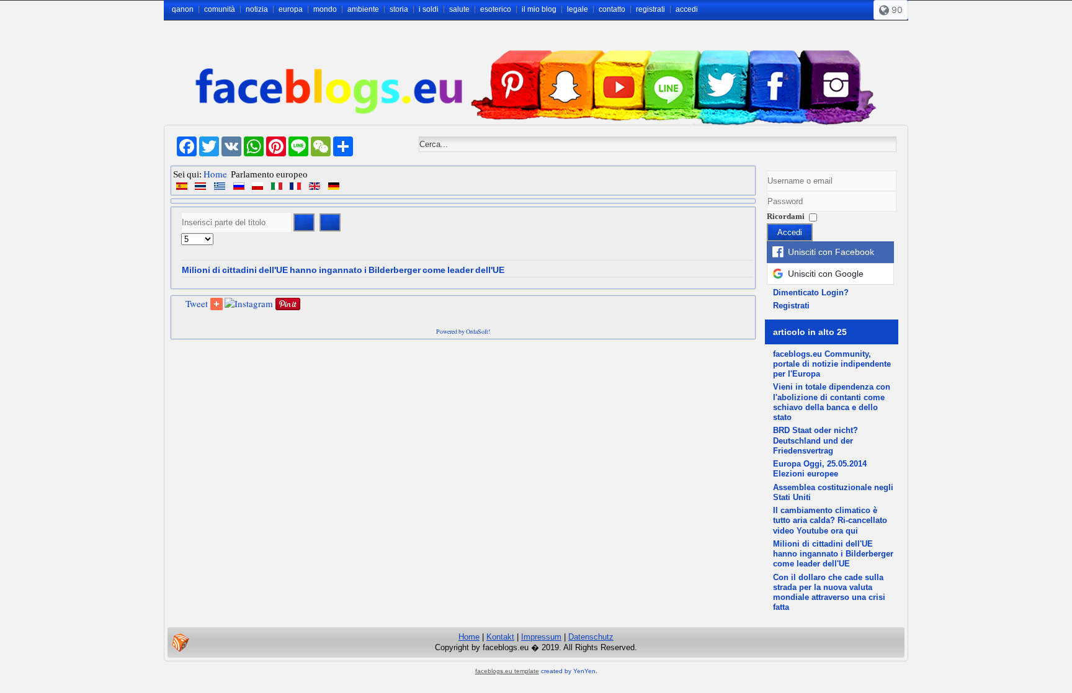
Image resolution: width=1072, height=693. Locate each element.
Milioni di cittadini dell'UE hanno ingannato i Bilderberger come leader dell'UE (343, 270)
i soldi (429, 9)
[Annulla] (330, 222)
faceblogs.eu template (507, 671)
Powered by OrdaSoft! (463, 331)
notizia (257, 9)
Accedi (789, 232)
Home (215, 174)
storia (399, 9)
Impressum (541, 637)
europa (291, 9)
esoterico (495, 9)
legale (577, 9)
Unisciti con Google (826, 274)
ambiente (363, 9)
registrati (650, 9)
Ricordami (786, 216)
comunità (219, 9)
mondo (325, 9)
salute (459, 9)
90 (896, 9)
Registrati (791, 305)
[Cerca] (304, 222)
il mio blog (539, 9)
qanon (183, 9)
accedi (687, 9)
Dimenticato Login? (811, 292)
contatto (612, 9)
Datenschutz (591, 637)
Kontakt (500, 637)
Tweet (196, 303)
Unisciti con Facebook (831, 252)
